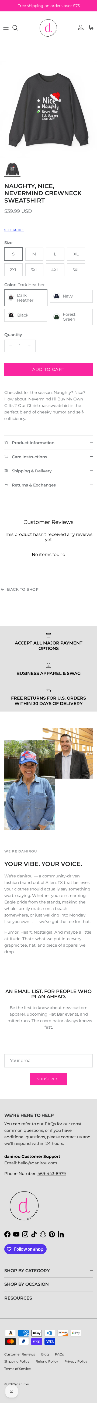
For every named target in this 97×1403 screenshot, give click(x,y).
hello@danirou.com (37, 1162)
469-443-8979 (51, 1173)
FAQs (50, 1123)
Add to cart (48, 369)
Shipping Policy (16, 1361)
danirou (22, 1384)
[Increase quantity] (30, 346)
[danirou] (48, 27)
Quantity (13, 334)
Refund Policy (47, 1361)
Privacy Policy (75, 1361)
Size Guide (14, 230)
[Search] (18, 28)
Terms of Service (17, 1369)
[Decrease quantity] (9, 346)
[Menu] (6, 28)
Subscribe (48, 1079)
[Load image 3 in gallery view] (48, 109)
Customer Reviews (19, 1354)
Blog (45, 1354)
